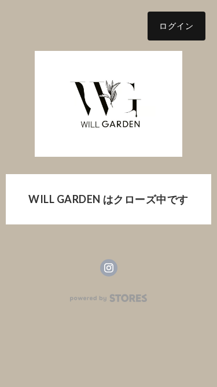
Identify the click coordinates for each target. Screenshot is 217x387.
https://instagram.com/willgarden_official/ (108, 268)
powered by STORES (108, 298)
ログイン (176, 26)
